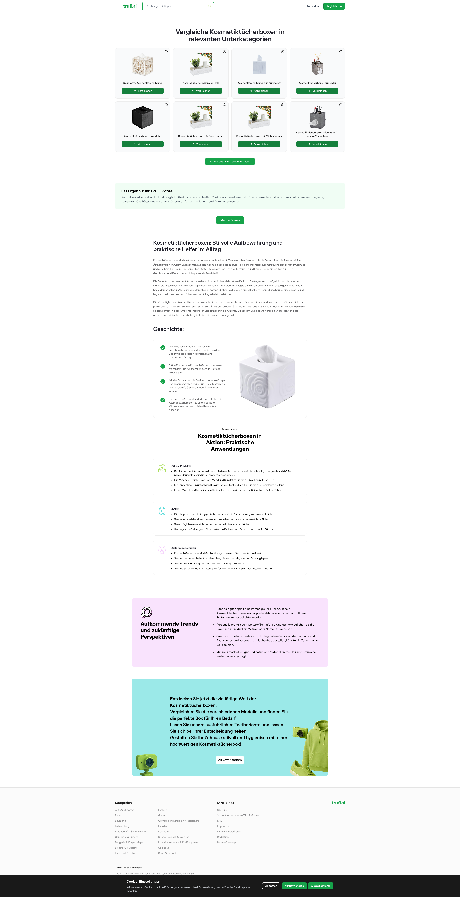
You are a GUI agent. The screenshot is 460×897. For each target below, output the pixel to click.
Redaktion (223, 837)
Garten (162, 815)
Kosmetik (163, 831)
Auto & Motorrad (124, 810)
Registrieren (334, 6)
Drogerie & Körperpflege (129, 842)
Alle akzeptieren (321, 885)
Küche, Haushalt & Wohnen (173, 837)
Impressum (223, 826)
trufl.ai (130, 6)
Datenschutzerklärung (229, 831)
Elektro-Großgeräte (126, 847)
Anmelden (312, 6)
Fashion (162, 810)
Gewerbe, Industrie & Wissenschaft (178, 820)
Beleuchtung (122, 826)
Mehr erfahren (230, 220)
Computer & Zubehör (127, 837)
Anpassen (271, 885)
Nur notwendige (294, 885)
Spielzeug (163, 847)
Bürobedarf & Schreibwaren (130, 831)
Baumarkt (120, 820)
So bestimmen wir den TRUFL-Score (238, 815)
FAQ (219, 820)
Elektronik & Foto (125, 853)
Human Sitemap (226, 842)
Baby (118, 815)
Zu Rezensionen (230, 760)
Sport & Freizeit (167, 853)
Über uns (222, 810)
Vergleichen (145, 90)
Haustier (163, 826)
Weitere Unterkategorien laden (232, 161)
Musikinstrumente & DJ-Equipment (178, 842)
